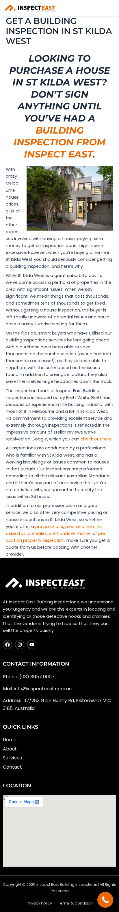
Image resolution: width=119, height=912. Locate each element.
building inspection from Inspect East (60, 142)
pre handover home (70, 533)
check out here (96, 439)
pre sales (37, 533)
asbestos (16, 533)
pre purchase (49, 526)
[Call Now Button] (105, 900)
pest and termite (83, 526)
